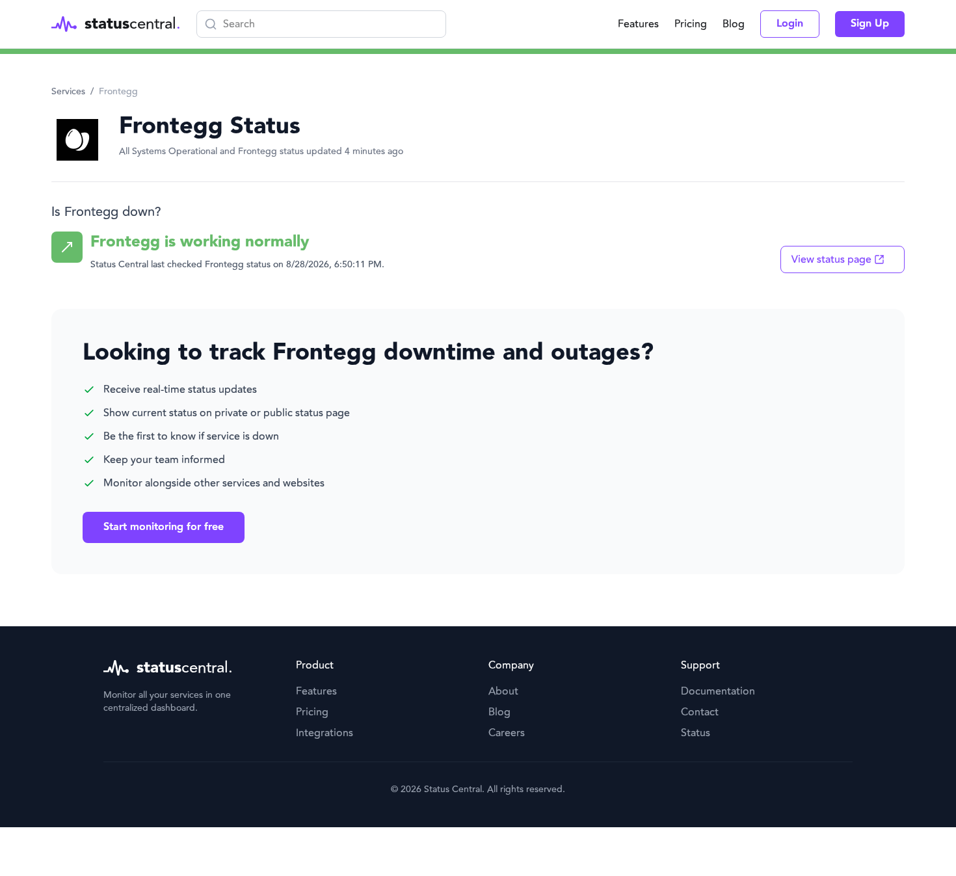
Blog (734, 24)
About (503, 691)
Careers (506, 733)
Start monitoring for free (163, 527)
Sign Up (870, 24)
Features (638, 24)
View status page (831, 259)
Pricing (690, 24)
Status (695, 733)
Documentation (718, 691)
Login (790, 24)
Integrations (324, 733)
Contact (700, 712)
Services (68, 91)
